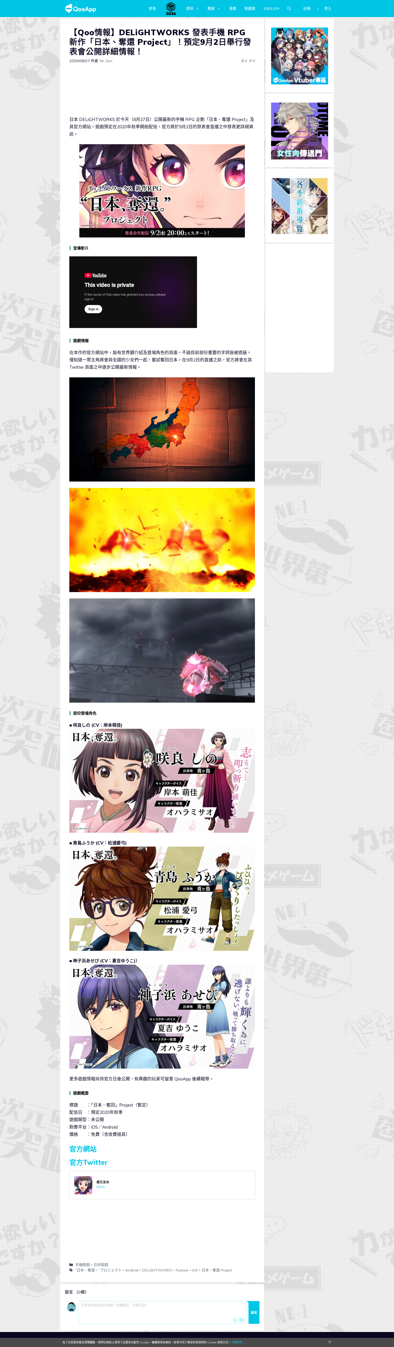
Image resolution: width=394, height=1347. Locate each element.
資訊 (189, 8)
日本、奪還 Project (217, 1270)
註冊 (307, 8)
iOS (195, 1270)
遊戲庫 (249, 8)
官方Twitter (88, 1162)
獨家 (211, 8)
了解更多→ (238, 1342)
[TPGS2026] (171, 8)
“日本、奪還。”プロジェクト (98, 1270)
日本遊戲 (100, 1264)
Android (131, 1270)
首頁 (152, 8)
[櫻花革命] (162, 1185)
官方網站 (83, 1149)
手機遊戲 (82, 1264)
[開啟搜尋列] (289, 8)
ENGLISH (271, 8)
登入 (328, 8)
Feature (182, 1270)
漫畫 (232, 8)
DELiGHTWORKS (157, 1270)
